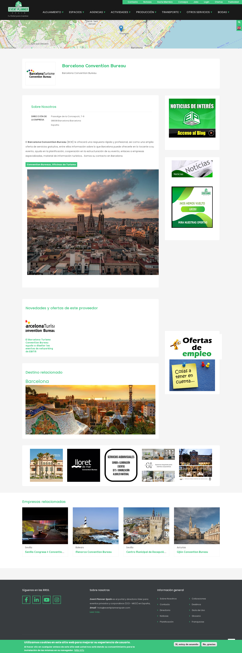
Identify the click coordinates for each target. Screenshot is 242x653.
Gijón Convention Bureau (192, 552)
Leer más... (95, 612)
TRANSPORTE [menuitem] (169, 12)
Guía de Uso (198, 610)
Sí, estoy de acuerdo (186, 644)
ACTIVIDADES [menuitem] (118, 12)
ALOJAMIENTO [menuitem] (50, 12)
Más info (79, 650)
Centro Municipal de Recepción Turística (152, 552)
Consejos (183, 1)
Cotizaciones (199, 598)
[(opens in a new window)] (46, 481)
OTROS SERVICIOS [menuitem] (197, 12)
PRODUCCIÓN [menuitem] (144, 12)
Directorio (165, 610)
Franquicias (198, 621)
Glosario (196, 616)
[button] (121, 28)
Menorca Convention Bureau (94, 552)
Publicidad (233, 1)
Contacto (133, 1)
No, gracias (209, 644)
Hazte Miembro (165, 1)
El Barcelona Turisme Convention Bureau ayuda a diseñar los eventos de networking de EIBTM (39, 345)
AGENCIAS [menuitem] (95, 12)
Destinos (196, 604)
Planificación (167, 621)
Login (206, 1)
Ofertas (219, 1)
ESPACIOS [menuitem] (74, 12)
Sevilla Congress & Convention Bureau (49, 552)
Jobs (196, 1)
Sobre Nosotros (168, 598)
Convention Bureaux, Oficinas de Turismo (51, 164)
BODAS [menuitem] (221, 12)
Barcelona (37, 381)
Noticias (147, 1)
